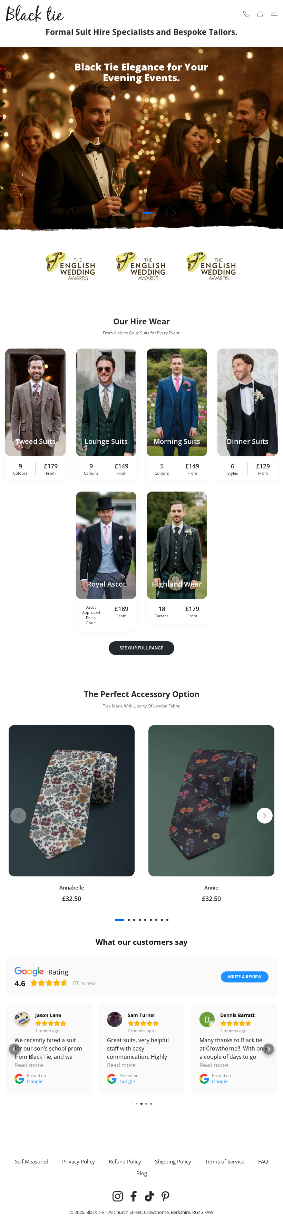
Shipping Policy (173, 1161)
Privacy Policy (78, 1161)
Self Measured (31, 1161)
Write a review (245, 977)
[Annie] (211, 800)
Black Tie (95, 1212)
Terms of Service (224, 1161)
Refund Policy (125, 1161)
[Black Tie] (34, 13)
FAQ (263, 1161)
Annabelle (71, 887)
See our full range (141, 648)
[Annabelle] (72, 800)
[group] (141, 139)
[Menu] (274, 13)
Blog (141, 1173)
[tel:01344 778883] (246, 13)
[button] (127, 213)
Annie (211, 887)
